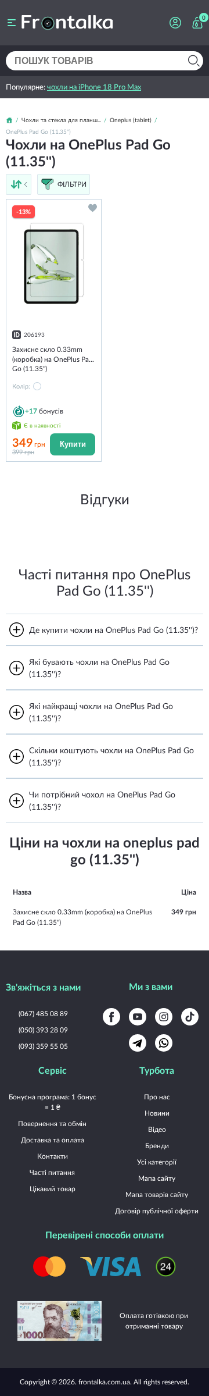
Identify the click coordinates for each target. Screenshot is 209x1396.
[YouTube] (137, 1016)
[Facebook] (111, 1016)
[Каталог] (11, 23)
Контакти (52, 1156)
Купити (73, 444)
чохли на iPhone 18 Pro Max (94, 86)
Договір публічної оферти (157, 1210)
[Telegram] (137, 1043)
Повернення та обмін (52, 1123)
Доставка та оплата (52, 1139)
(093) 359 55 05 (43, 1046)
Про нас (157, 1096)
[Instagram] (163, 1016)
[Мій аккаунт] (175, 23)
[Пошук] (193, 60)
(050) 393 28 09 (43, 1029)
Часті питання (52, 1172)
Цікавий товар (52, 1188)
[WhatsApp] (163, 1043)
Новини (157, 1113)
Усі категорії (156, 1162)
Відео (157, 1129)
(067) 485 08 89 (43, 1013)
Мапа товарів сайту (156, 1194)
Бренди (157, 1145)
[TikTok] (190, 1016)
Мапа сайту (156, 1178)
